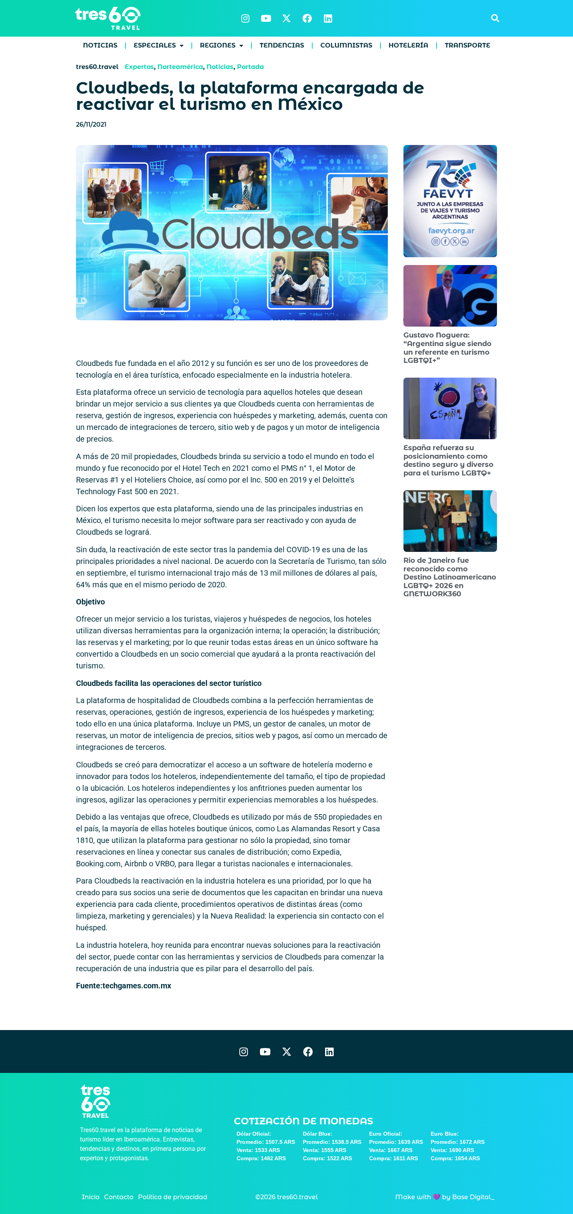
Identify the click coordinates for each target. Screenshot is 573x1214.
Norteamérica (180, 67)
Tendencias (282, 45)
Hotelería (408, 45)
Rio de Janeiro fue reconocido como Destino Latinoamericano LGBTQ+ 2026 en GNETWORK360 (449, 577)
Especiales (155, 45)
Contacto (118, 1197)
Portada (250, 67)
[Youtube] (265, 18)
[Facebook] (307, 18)
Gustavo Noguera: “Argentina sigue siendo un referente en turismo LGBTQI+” (447, 348)
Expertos (139, 67)
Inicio (90, 1197)
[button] (495, 18)
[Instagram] (245, 18)
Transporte (467, 45)
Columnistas (346, 45)
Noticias (100, 45)
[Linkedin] (327, 18)
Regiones (217, 45)
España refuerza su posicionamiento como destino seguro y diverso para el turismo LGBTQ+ (448, 460)
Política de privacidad (172, 1197)
